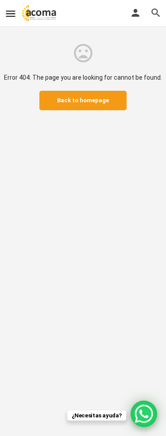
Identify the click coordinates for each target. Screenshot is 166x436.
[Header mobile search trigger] (156, 13)
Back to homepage (83, 100)
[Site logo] (40, 13)
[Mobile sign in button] (135, 13)
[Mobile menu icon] (10, 13)
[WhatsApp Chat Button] (144, 414)
